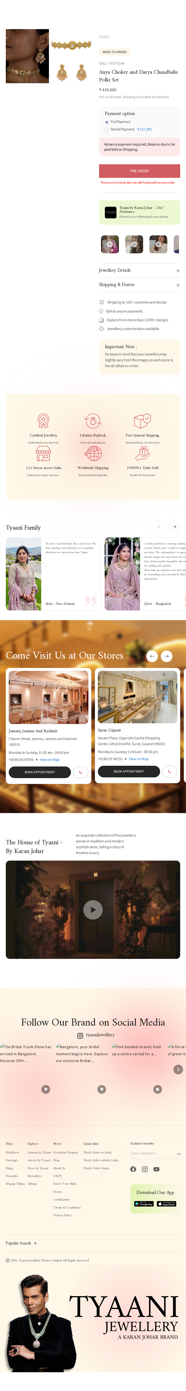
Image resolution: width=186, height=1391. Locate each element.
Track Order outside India (100, 1160)
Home (104, 37)
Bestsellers (35, 1176)
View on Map (50, 760)
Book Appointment (40, 772)
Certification (61, 1200)
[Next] (178, 1069)
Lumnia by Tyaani (39, 1153)
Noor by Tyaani (38, 1168)
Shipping (129, 97)
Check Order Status (96, 1168)
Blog (56, 1160)
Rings (10, 1168)
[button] (174, 527)
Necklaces (12, 1153)
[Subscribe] (178, 1154)
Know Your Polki (64, 1184)
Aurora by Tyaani (39, 1160)
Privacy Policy (62, 1215)
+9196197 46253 (110, 759)
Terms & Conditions (67, 1208)
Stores (57, 1192)
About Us (59, 1168)
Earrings (12, 1160)
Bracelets (12, 1176)
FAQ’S (57, 1176)
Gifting (32, 1184)
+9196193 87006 (21, 760)
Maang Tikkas (15, 1184)
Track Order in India (97, 1153)
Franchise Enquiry (65, 1153)
